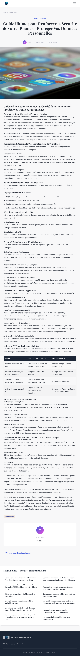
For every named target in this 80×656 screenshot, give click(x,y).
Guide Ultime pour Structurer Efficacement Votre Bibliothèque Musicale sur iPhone (20, 579)
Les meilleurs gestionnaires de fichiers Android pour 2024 (19, 602)
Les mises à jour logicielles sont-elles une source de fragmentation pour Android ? (20, 609)
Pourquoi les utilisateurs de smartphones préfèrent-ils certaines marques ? (58, 588)
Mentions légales (9, 644)
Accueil (4, 12)
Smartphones (13, 12)
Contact (20, 644)
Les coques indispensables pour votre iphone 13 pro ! (56, 618)
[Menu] (74, 3)
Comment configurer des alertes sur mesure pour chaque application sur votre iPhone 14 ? (59, 580)
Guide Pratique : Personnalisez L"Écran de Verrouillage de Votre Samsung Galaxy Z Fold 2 (20, 617)
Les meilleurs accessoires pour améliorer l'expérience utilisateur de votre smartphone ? (59, 603)
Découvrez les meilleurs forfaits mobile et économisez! (20, 595)
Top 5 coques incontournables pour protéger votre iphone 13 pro (59, 595)
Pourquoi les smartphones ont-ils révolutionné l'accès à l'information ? (56, 611)
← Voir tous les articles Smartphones (17, 553)
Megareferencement (21, 637)
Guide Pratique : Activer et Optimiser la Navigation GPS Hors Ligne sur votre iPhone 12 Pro (21, 587)
